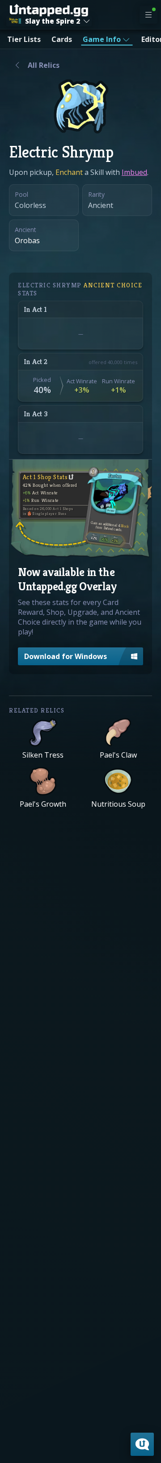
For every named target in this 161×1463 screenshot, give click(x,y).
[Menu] (148, 15)
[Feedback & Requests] (142, 1444)
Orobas (27, 240)
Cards (61, 39)
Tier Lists (24, 39)
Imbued (134, 172)
